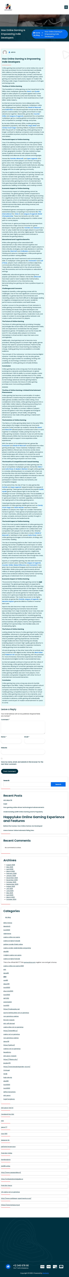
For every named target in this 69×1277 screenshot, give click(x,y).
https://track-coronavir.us (45, 1231)
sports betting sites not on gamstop (16, 1013)
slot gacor (7, 1095)
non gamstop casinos (11, 1016)
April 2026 (9, 869)
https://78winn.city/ (10, 1059)
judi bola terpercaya (8, 1147)
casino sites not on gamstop (13, 1027)
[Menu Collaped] (66, 7)
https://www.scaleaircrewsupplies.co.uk (15, 1226)
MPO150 (6, 998)
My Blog (36, 35)
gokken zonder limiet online (13, 944)
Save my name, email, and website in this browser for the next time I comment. (22, 763)
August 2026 (10, 865)
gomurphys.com (29, 962)
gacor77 (4, 1127)
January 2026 (11, 876)
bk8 (40, 582)
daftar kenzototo (9, 1092)
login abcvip (7, 1077)
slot (4, 969)
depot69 (6, 984)
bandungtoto (6, 1160)
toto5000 (6, 930)
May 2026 (9, 867)
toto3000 (6, 995)
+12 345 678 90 (21, 1265)
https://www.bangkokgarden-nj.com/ (16, 1067)
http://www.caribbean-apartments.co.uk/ (16, 1198)
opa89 (5, 980)
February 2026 (11, 873)
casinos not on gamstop (11, 1049)
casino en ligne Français (11, 941)
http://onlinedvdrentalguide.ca (12, 1179)
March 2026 (10, 871)
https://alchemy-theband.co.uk (12, 1236)
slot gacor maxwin (9, 1056)
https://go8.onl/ (9, 1045)
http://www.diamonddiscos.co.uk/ (13, 1242)
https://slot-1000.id (8, 1247)
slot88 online (5, 1166)
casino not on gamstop (11, 1034)
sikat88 (6, 952)
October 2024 (11, 899)
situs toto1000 (8, 991)
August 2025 (10, 886)
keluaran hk (5, 1140)
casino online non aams (11, 937)
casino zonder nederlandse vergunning (17, 948)
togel (5, 804)
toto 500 (4, 1134)
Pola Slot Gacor (6, 1185)
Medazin (46, 1273)
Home (37, 33)
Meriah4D (6, 926)
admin (13, 52)
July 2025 (9, 889)
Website (4, 748)
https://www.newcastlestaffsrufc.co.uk (49, 1226)
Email (26, 737)
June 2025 (9, 891)
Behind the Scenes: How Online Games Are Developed (22, 826)
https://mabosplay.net (11, 1009)
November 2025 (12, 880)
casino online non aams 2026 (13, 966)
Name (3, 737)
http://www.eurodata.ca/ (10, 1253)
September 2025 (12, 884)
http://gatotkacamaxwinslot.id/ (12, 1231)
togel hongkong (9, 1099)
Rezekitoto (7, 1052)
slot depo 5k (7, 800)
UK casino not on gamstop (10, 1192)
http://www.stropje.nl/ (43, 1242)
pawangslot (7, 1002)
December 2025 (12, 878)
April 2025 (9, 895)
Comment (5, 720)
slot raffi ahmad (9, 1023)
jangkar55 (7, 1063)
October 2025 (11, 882)
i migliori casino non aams (12, 955)
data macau (7, 923)
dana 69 (6, 1041)
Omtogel (6, 1070)
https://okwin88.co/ (10, 1031)
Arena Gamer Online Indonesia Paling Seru (18, 830)
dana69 (6, 973)
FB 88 (5, 1074)
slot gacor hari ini (7, 1108)
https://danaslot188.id (43, 1247)
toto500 (6, 1005)
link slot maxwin (8, 1020)
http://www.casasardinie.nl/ (11, 1172)
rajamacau (7, 934)
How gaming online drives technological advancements (23, 807)
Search (6, 780)
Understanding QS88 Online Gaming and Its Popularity (23, 812)
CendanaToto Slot (7, 1114)
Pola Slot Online (6, 1153)
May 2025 (9, 893)
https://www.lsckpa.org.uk (10, 1205)
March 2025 (10, 897)
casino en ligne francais (11, 959)
